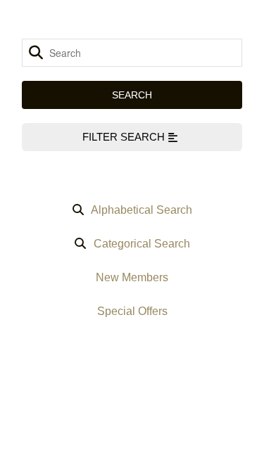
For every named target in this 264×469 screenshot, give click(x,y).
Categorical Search (142, 244)
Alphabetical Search (141, 210)
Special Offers (132, 311)
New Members (132, 277)
